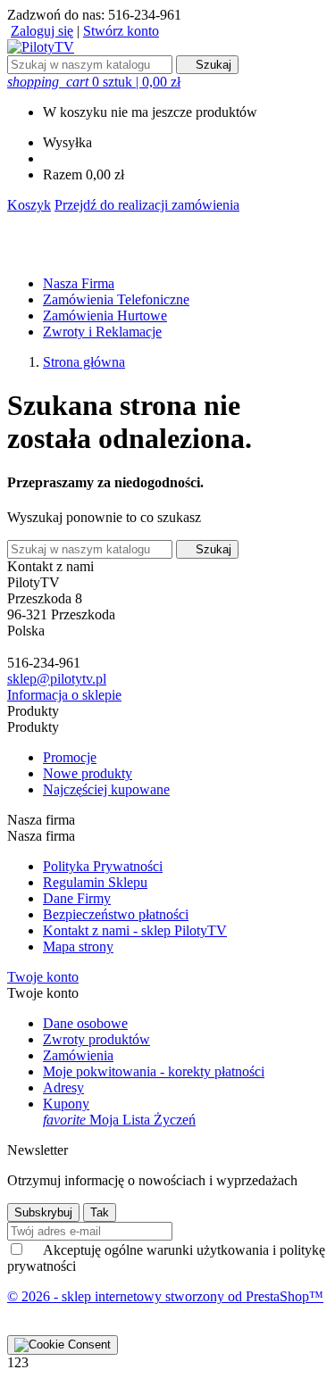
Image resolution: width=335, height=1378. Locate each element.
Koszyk (29, 204)
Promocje (69, 757)
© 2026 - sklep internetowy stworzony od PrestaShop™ (165, 1296)
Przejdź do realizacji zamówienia (146, 204)
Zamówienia (78, 1055)
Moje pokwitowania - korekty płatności (153, 1071)
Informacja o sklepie (64, 694)
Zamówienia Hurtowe (105, 315)
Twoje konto (43, 976)
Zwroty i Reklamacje (102, 331)
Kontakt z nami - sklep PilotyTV (135, 930)
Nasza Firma (78, 283)
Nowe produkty (87, 773)
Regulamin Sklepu (95, 882)
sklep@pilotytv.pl (56, 678)
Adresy (63, 1087)
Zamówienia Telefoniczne (116, 299)
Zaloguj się (42, 30)
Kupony (66, 1103)
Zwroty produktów (96, 1039)
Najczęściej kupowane (106, 789)
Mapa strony (78, 946)
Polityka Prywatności (103, 866)
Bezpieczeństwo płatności (115, 914)
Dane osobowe (85, 1023)
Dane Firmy (77, 898)
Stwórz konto (121, 30)
